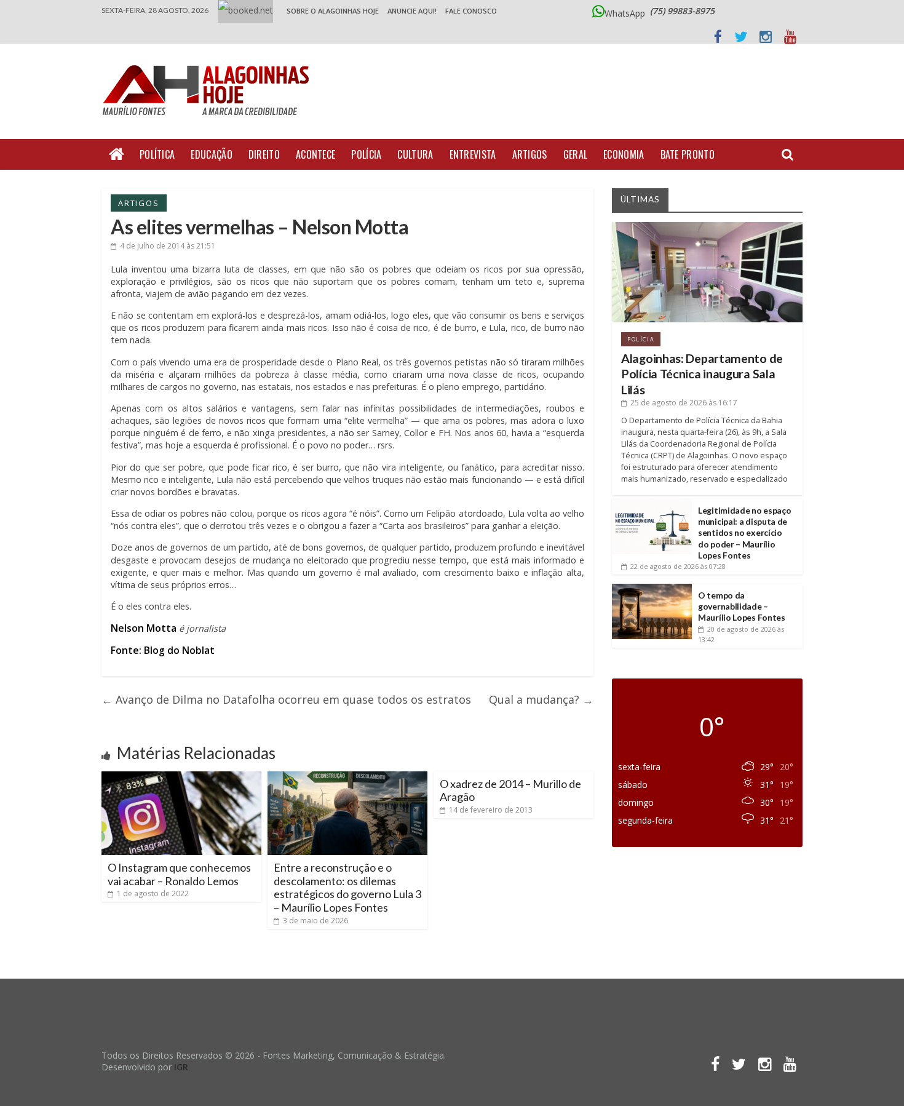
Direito (264, 154)
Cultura (415, 154)
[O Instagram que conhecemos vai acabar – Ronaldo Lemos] (181, 776)
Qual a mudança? (541, 699)
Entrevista (473, 154)
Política (157, 154)
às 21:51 (167, 246)
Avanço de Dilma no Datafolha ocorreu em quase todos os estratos (286, 699)
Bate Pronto (687, 154)
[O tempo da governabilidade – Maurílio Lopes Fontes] (652, 588)
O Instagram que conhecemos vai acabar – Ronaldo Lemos (179, 874)
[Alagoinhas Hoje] (209, 61)
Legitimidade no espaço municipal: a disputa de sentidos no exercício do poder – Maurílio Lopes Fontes (744, 532)
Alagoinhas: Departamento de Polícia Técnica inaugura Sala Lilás (702, 374)
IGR (181, 1067)
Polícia (366, 154)
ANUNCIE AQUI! (412, 10)
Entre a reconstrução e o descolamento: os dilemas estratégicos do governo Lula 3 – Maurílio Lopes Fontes (347, 887)
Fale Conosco (471, 10)
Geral (575, 154)
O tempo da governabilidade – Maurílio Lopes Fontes (741, 606)
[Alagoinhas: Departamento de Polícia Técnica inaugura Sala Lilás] (707, 227)
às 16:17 (683, 402)
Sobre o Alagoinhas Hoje (333, 10)
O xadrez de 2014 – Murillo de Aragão (510, 790)
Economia (623, 154)
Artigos (529, 154)
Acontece (315, 154)
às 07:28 (678, 566)
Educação (211, 154)
